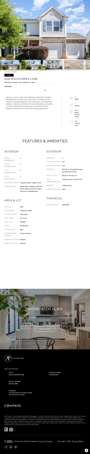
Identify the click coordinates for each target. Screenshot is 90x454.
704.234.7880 (13, 383)
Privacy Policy (78, 441)
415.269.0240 (53, 374)
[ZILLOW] (11, 447)
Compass (33, 416)
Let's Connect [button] (45, 329)
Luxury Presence (46, 441)
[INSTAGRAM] (6, 447)
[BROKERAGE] (15, 447)
